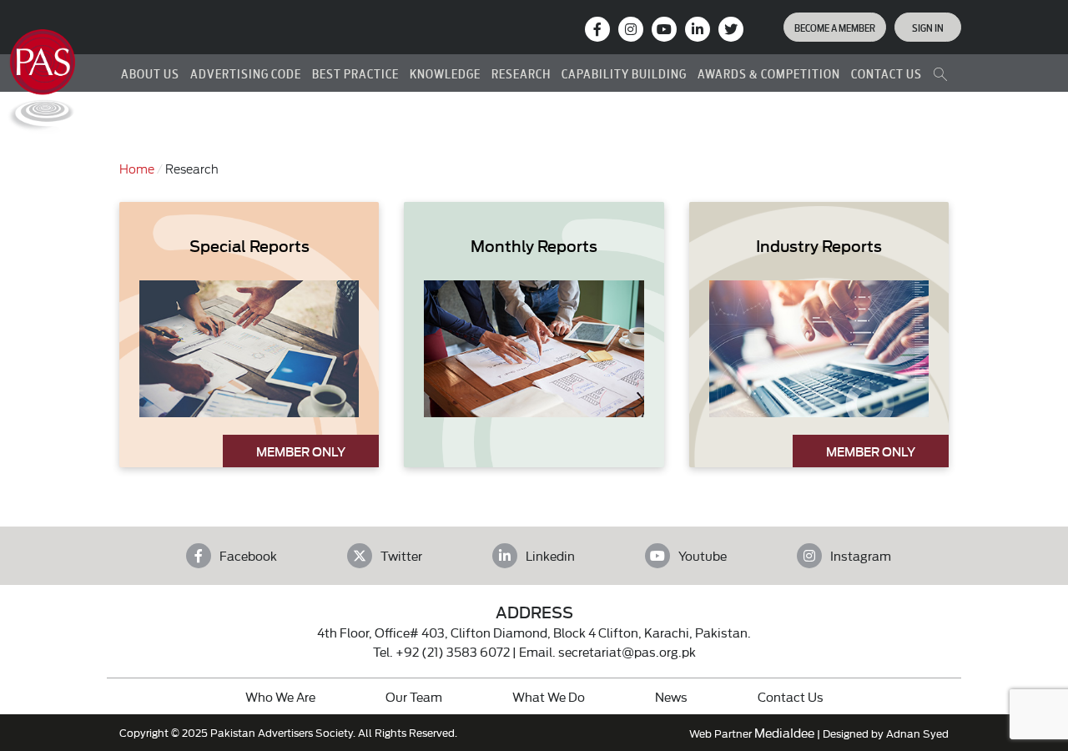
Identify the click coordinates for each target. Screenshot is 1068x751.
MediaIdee (784, 732)
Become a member (834, 26)
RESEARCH (521, 73)
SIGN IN (928, 26)
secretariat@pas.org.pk (627, 651)
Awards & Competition (769, 73)
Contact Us (791, 696)
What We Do (548, 696)
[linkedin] (697, 29)
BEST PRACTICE (355, 73)
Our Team (413, 696)
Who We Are (280, 696)
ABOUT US (150, 73)
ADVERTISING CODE (245, 73)
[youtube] (664, 29)
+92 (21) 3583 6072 (452, 651)
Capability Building (624, 73)
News (671, 696)
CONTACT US (886, 73)
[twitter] (730, 29)
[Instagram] (630, 29)
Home (136, 168)
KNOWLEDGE (445, 73)
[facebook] (597, 29)
